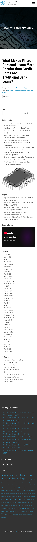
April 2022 (7, 325)
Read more (6, 96)
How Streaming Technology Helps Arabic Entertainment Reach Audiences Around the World (17, 130)
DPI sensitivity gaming (16, 490)
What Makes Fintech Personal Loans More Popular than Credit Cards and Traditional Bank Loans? (18, 71)
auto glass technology (25, 482)
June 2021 (7, 344)
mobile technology (28, 499)
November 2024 (9, 281)
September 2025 (9, 267)
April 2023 (7, 305)
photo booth (25, 502)
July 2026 (7, 255)
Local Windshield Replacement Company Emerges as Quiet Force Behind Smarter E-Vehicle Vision (17, 142)
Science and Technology (11, 370)
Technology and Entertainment (13, 379)
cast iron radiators (21, 485)
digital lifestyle (20, 487)
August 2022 (8, 320)
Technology (6, 514)
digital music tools (28, 487)
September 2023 (9, 298)
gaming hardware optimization (13, 493)
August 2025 (8, 269)
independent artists (27, 496)
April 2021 (7, 347)
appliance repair (29, 479)
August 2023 (8, 301)
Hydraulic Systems (17, 496)
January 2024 (8, 293)
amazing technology (13, 478)
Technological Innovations (27, 511)
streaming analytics (6, 508)
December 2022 (9, 315)
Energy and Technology (11, 362)
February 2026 (8, 264)
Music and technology (11, 367)
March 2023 (7, 308)
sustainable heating (9, 511)
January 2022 (8, 332)
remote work (15, 505)
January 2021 (8, 351)
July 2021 (7, 342)
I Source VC (12, 2)
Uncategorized (8, 382)
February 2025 (8, 276)
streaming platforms (16, 508)
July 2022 (7, 322)
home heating (9, 496)
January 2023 (8, 313)
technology (7, 372)
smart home (21, 505)
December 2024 (9, 279)
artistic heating (16, 482)
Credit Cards (19, 90)
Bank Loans (10, 90)
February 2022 (8, 330)
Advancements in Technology (16, 475)
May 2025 (7, 271)
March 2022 (7, 327)
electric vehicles (26, 490)
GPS (22, 493)
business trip (14, 485)
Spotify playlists (29, 505)
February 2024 (8, 291)
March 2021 (7, 349)
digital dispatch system (10, 487)
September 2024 (9, 284)
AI (32, 475)
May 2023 (7, 303)
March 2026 (7, 262)
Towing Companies (23, 514)
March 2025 (7, 274)
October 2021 (8, 337)
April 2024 (7, 286)
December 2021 (9, 334)
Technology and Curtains (11, 377)
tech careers (17, 511)
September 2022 (9, 318)
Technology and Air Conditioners (14, 374)
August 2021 (8, 339)
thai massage (15, 514)
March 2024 (7, 288)
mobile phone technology (14, 499)
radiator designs (8, 505)
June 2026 (7, 257)
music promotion (17, 502)
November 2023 (9, 296)
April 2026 (7, 259)
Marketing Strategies (10, 365)
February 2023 (8, 310)
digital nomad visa (6, 490)
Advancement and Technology (17, 88)
